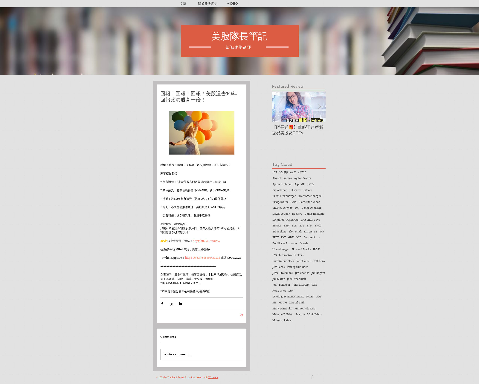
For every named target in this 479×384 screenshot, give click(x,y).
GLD (298, 237)
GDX (291, 237)
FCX (322, 231)
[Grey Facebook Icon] (312, 377)
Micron (300, 314)
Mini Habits (314, 314)
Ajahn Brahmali (282, 184)
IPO (274, 255)
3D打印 (283, 172)
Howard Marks (301, 249)
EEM (286, 225)
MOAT (310, 296)
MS (274, 302)
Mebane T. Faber (283, 314)
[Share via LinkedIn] (180, 304)
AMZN (302, 172)
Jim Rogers (318, 273)
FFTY (275, 237)
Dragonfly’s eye (310, 219)
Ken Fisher (279, 290)
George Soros (311, 237)
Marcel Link (296, 302)
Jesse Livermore (282, 273)
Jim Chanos (302, 273)
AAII (293, 172)
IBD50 (317, 249)
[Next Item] (319, 107)
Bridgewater (280, 202)
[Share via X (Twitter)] (171, 304)
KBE (314, 284)
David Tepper (281, 213)
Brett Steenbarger (309, 196)
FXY (283, 237)
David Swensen (311, 207)
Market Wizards (305, 308)
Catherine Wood (310, 202)
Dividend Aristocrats (285, 219)
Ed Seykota (279, 231)
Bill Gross (295, 190)
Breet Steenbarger (284, 196)
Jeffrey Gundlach (297, 267)
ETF (301, 225)
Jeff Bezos (278, 267)
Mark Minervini (282, 308)
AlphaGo (300, 184)
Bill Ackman (279, 190)
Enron (308, 231)
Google (304, 243)
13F (274, 172)
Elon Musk (295, 231)
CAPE (294, 202)
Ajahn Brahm (302, 178)
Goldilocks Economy (285, 243)
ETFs (309, 225)
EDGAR (276, 225)
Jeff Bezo (319, 261)
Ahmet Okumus (282, 178)
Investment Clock (283, 261)
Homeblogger (281, 249)
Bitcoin (307, 190)
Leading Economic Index (288, 296)
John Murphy (301, 284)
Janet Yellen (304, 261)
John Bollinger (281, 284)
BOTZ (311, 184)
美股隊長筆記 (239, 36)
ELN (294, 225)
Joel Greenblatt (296, 279)
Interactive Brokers (291, 255)
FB (315, 231)
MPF (318, 296)
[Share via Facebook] (162, 304)
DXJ (297, 207)
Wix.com (213, 377)
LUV (291, 290)
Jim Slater (278, 279)
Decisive (297, 213)
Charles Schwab (282, 207)
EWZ (318, 225)
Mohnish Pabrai (282, 320)
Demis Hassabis (314, 213)
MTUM (283, 302)
